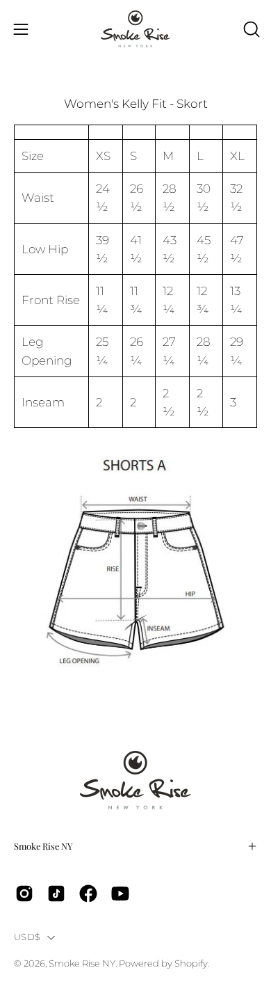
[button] (250, 29)
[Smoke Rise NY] (135, 28)
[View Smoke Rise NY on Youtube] (120, 893)
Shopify (191, 963)
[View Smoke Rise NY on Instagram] (24, 893)
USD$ (27, 937)
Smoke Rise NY (43, 846)
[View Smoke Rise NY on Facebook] (88, 893)
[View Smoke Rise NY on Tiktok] (56, 893)
